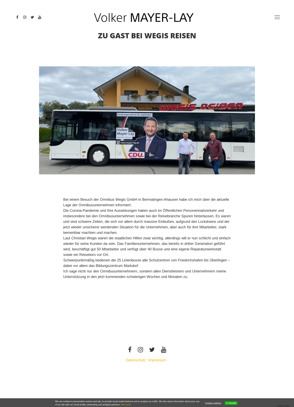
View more (126, 404)
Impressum (157, 360)
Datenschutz (136, 360)
